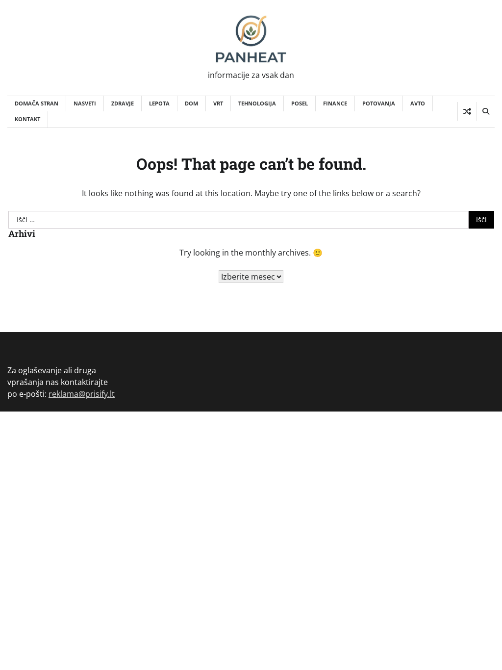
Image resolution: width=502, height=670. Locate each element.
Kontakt (27, 119)
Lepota (159, 103)
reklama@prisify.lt (82, 393)
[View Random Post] (467, 111)
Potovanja (378, 103)
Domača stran (36, 103)
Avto (417, 103)
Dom (191, 103)
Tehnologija (257, 103)
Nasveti (85, 103)
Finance (335, 103)
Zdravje (122, 103)
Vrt (218, 103)
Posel (299, 103)
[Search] (485, 111)
